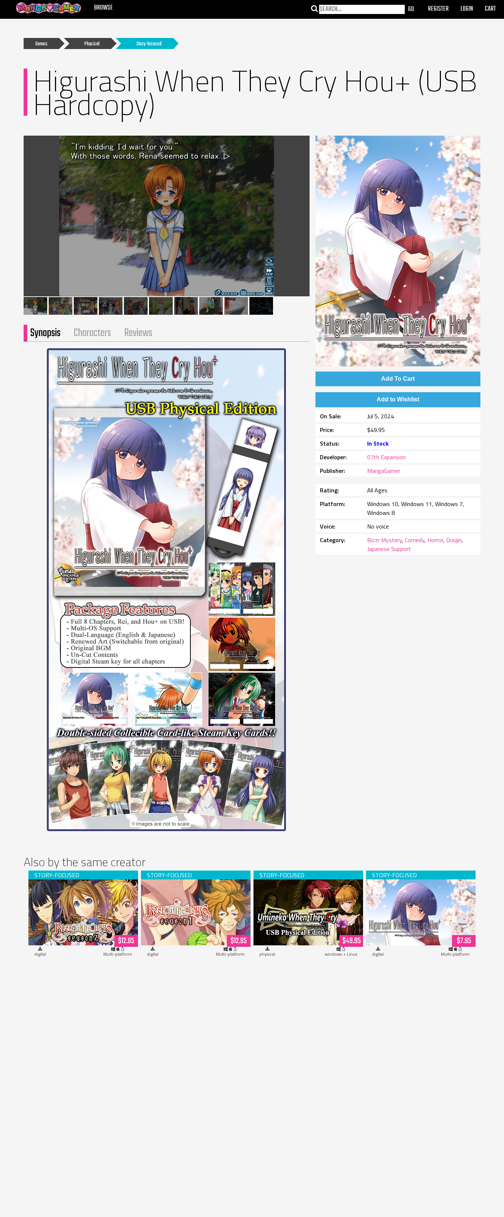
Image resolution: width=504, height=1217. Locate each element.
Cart (490, 9)
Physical (92, 44)
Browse (103, 8)
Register (438, 9)
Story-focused (149, 44)
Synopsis (45, 333)
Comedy (414, 540)
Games (41, 44)
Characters (92, 333)
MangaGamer (383, 470)
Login (466, 9)
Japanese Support (389, 548)
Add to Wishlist (398, 399)
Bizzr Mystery (384, 540)
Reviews (138, 333)
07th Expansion (386, 457)
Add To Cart (398, 379)
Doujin (454, 540)
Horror (435, 540)
